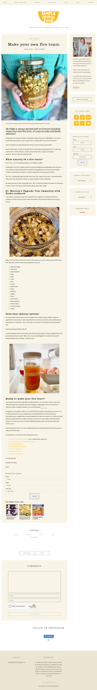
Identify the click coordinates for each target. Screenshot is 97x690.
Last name (8, 488)
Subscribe (34, 496)
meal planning (34, 38)
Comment (34, 537)
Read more (76, 87)
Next (42, 553)
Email (7, 476)
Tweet (29, 534)
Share (16, 534)
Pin (53, 534)
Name (7, 482)
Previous (26, 553)
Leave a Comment (40, 49)
